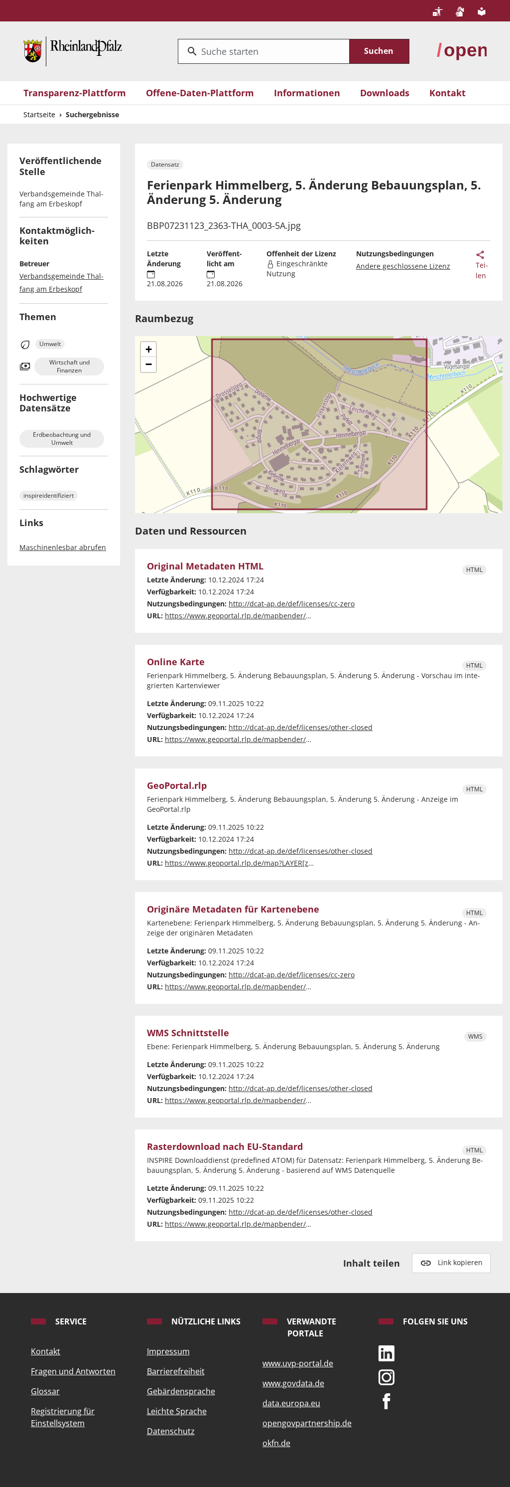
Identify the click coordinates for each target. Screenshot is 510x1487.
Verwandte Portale (310, 1327)
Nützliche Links (205, 1321)
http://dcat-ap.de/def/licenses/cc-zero (292, 603)
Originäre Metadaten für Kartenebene (233, 909)
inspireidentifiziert (48, 495)
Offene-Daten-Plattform (200, 93)
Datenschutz (171, 1431)
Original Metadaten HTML (205, 566)
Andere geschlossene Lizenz (403, 266)
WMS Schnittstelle (188, 1033)
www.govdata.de (293, 1383)
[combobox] (263, 51)
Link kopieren (460, 1262)
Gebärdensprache (181, 1391)
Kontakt (447, 93)
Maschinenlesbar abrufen (62, 547)
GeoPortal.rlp (177, 785)
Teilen (482, 270)
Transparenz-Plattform (74, 93)
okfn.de (276, 1443)
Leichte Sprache (177, 1411)
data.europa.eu (291, 1403)
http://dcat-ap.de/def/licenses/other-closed (301, 727)
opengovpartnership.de (307, 1423)
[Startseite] (72, 50)
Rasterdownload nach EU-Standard (225, 1146)
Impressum (168, 1351)
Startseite (39, 114)
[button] (148, 349)
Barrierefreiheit (176, 1371)
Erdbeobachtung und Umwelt (62, 438)
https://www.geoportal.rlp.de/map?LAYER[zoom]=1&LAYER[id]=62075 (279, 863)
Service (70, 1321)
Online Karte (176, 662)
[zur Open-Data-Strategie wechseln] (462, 50)
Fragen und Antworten (73, 1371)
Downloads (384, 93)
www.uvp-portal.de (297, 1363)
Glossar (45, 1391)
